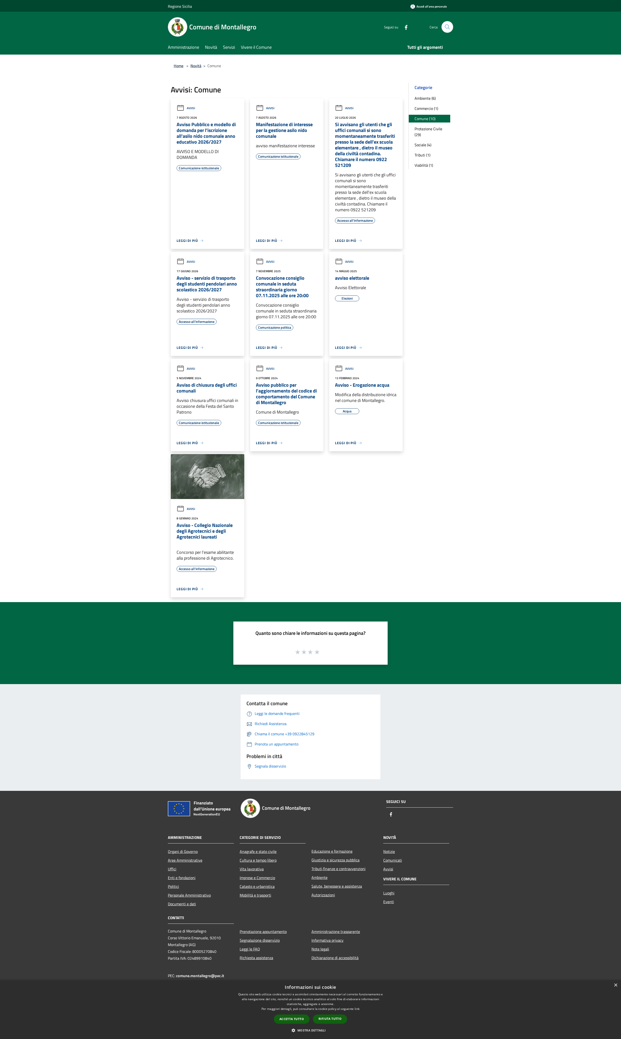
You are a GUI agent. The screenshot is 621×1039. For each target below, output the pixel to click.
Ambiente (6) (425, 98)
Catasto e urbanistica (257, 886)
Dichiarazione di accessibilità (335, 958)
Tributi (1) (422, 155)
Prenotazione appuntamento (263, 931)
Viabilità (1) (424, 165)
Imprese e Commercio (257, 878)
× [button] (615, 985)
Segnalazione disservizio (260, 940)
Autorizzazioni (323, 895)
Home (178, 66)
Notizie (389, 851)
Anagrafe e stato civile (258, 851)
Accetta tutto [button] (291, 1019)
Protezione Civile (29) (428, 132)
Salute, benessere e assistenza (336, 886)
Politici (173, 886)
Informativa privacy (327, 940)
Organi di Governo (183, 851)
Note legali (320, 949)
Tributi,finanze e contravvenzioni (338, 869)
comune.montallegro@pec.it (200, 976)
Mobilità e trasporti (255, 895)
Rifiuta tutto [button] (330, 1019)
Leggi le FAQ (250, 949)
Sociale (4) (423, 145)
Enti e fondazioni (182, 878)
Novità (195, 66)
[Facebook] (404, 27)
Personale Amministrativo (189, 895)
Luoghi (388, 893)
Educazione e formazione (331, 851)
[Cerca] (447, 27)
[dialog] (310, 1009)
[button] (310, 1030)
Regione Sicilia (180, 6)
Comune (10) (425, 119)
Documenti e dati (182, 904)
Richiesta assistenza (256, 958)
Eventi (388, 902)
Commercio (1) (426, 108)
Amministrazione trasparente (335, 931)
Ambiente (319, 877)
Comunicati (392, 860)
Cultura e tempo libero (258, 860)
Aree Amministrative (185, 860)
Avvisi (191, 108)
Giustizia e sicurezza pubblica (335, 860)
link (357, 1009)
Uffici (172, 869)
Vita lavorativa (252, 869)
